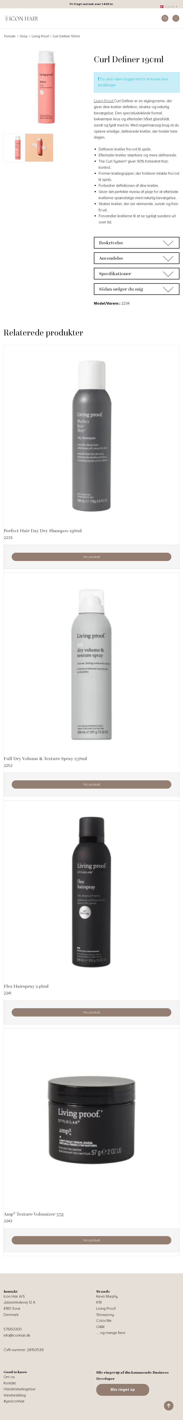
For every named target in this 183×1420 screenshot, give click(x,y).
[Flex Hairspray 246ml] (91, 892)
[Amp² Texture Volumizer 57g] (91, 1119)
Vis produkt (91, 557)
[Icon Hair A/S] (21, 18)
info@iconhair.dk (17, 1335)
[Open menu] (175, 18)
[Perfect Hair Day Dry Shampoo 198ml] (91, 436)
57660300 (13, 1329)
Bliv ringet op (123, 1389)
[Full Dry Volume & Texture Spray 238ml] (91, 664)
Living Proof (104, 101)
